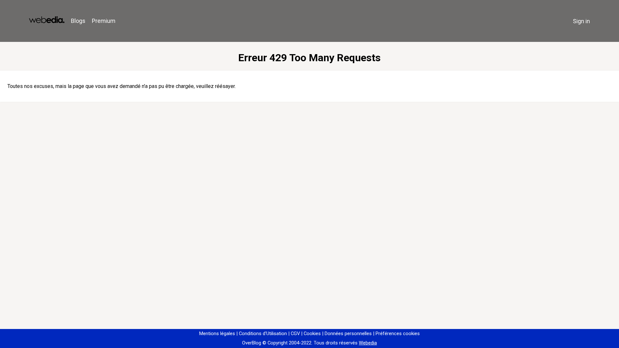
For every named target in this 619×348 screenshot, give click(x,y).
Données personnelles (348, 333)
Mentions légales (217, 333)
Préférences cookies (398, 333)
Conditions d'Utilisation (263, 333)
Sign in (581, 21)
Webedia (368, 343)
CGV (295, 333)
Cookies (312, 333)
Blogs (78, 20)
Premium (103, 20)
